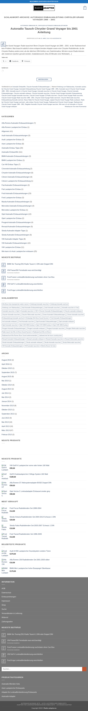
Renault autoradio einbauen (35, 339)
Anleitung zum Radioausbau (65, 87)
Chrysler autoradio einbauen (22, 93)
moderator (57, 38)
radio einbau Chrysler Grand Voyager (37, 102)
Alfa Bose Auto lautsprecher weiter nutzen (15, 304)
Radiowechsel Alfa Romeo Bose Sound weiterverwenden (19, 335)
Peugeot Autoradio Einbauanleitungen (16, 222)
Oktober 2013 (7, 410)
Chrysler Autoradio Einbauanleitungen (53, 25)
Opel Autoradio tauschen (9, 325)
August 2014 (6, 389)
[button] (3, 8)
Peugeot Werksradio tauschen (75, 328)
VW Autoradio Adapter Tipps (12, 239)
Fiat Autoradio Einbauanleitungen (14, 185)
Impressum (6, 601)
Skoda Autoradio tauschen (52, 342)
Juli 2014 (5, 393)
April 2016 (5, 364)
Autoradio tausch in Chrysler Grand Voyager (23, 91)
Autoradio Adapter (8, 696)
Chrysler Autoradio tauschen (40, 93)
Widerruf (5, 617)
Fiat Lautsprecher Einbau (11, 189)
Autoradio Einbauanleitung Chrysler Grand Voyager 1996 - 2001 (38, 89)
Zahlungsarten (7, 622)
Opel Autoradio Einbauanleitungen (15, 214)
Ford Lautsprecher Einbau (11, 198)
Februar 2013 (7, 434)
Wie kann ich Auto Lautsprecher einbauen (17, 251)
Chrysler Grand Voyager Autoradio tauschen (15, 95)
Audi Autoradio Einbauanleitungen (15, 135)
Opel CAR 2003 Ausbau (27, 325)
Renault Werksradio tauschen (74, 339)
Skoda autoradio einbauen (34, 342)
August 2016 (6, 360)
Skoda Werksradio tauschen (71, 342)
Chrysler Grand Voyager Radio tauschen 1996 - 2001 (18, 98)
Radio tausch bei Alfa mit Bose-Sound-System (16, 332)
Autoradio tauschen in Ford (70, 307)
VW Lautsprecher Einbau (11, 247)
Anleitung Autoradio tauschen (39, 304)
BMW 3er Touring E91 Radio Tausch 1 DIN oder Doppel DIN (30, 264)
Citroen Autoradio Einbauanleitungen (16, 177)
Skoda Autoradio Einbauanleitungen (15, 235)
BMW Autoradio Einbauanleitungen (15, 156)
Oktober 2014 (7, 385)
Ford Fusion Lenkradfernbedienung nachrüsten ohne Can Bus (30, 277)
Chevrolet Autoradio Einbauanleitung (16, 169)
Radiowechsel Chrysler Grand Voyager (61, 102)
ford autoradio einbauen (9, 321)
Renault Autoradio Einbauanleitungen (16, 226)
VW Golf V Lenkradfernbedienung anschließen (25, 284)
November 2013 (8, 406)
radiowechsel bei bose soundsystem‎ (50, 335)
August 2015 (6, 376)
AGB (3, 588)
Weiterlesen (44, 79)
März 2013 (6, 430)
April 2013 (5, 426)
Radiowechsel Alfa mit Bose (42, 332)
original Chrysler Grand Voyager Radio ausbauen (65, 100)
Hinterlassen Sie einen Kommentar (75, 106)
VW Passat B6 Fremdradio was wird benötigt (24, 270)
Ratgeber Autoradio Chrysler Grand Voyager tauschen (41, 104)
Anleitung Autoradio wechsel (59, 304)
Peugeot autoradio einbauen (36, 328)
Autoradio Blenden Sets (11, 684)
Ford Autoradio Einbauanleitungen (15, 193)
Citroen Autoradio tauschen (75, 314)
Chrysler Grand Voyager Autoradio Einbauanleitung (66, 93)
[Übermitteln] (84, 669)
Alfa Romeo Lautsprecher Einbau (14, 127)
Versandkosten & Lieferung (12, 613)
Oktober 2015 (7, 368)
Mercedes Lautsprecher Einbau (13, 210)
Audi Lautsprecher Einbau (11, 140)
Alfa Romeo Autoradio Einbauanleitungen (17, 123)
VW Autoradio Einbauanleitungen (14, 243)
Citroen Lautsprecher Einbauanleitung (16, 181)
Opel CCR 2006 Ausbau (43, 325)
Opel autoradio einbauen (66, 321)
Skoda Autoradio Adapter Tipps (13, 231)
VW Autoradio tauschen (32, 346)
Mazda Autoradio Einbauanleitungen (15, 202)
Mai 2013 (5, 422)
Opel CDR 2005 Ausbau (60, 325)
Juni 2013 (5, 418)
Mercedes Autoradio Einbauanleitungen (17, 206)
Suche (4, 609)
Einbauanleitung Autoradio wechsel (12, 100)
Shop (4, 605)
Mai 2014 (5, 397)
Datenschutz (6, 593)
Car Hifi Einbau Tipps (10, 164)
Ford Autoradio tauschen (26, 321)
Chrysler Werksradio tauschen (70, 98)
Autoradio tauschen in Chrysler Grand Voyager (52, 91)
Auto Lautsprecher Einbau (11, 144)
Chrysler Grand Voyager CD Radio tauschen (43, 95)
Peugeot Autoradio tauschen (55, 328)
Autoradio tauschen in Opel (10, 311)
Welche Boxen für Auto (48, 346)
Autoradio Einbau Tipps (11, 148)
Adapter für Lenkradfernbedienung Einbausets (19, 692)
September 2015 (8, 372)
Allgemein (5, 131)
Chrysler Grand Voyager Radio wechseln (47, 98)
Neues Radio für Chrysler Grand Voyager (36, 100)
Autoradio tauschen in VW (29, 311)
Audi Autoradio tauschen (52, 307)
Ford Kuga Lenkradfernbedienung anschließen (25, 290)
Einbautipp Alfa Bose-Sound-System (37, 318)
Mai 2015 (5, 381)
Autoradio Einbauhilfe (28, 25)
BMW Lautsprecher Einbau (12, 160)
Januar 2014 (6, 401)
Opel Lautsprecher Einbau (12, 218)
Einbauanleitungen (9, 597)
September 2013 (8, 414)
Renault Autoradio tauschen (54, 339)
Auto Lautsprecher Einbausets (13, 688)
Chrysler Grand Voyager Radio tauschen (70, 95)
